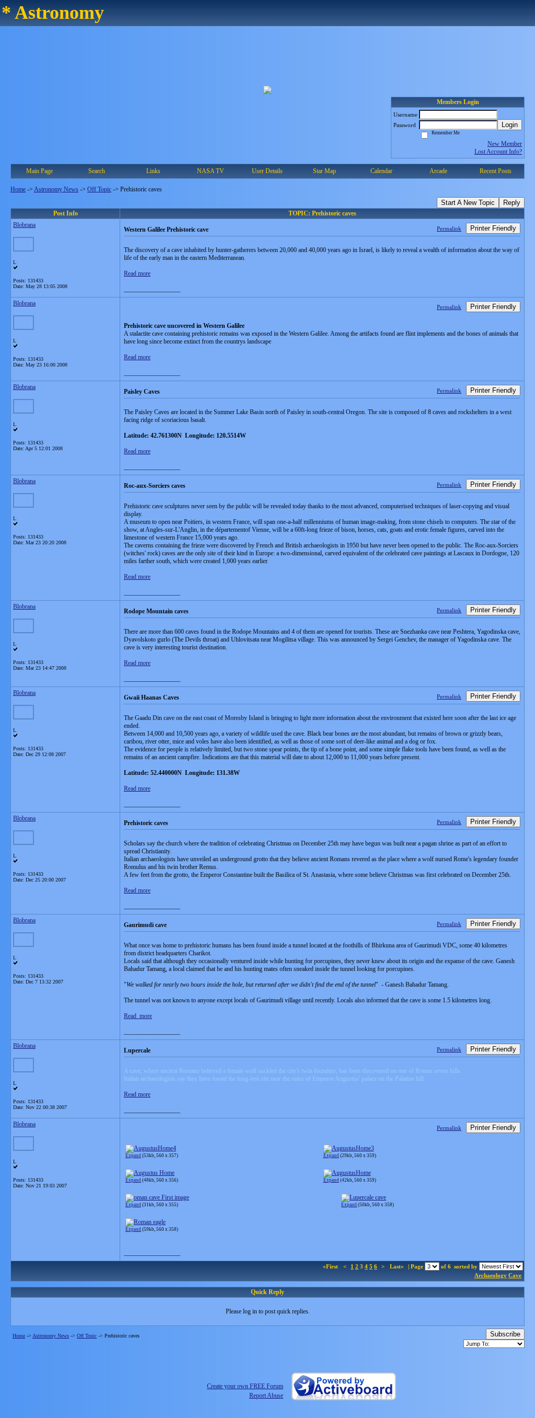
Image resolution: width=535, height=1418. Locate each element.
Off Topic (99, 189)
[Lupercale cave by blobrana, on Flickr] (363, 1197)
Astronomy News (56, 189)
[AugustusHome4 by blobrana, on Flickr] (150, 1148)
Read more (137, 273)
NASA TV (210, 171)
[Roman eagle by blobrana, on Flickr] (145, 1222)
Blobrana (24, 224)
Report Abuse (266, 1395)
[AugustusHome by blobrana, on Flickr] (347, 1172)
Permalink (449, 228)
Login (510, 125)
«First (331, 1266)
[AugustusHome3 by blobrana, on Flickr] (348, 1148)
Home (18, 189)
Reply (511, 203)
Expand (133, 1155)
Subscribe (505, 1334)
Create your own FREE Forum (245, 1386)
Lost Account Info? (498, 151)
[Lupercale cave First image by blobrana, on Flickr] (157, 1197)
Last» (397, 1266)
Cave (514, 1275)
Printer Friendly (493, 228)
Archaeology (490, 1275)
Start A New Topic (468, 203)
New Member (504, 143)
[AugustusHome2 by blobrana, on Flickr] (150, 1172)
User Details (267, 171)
